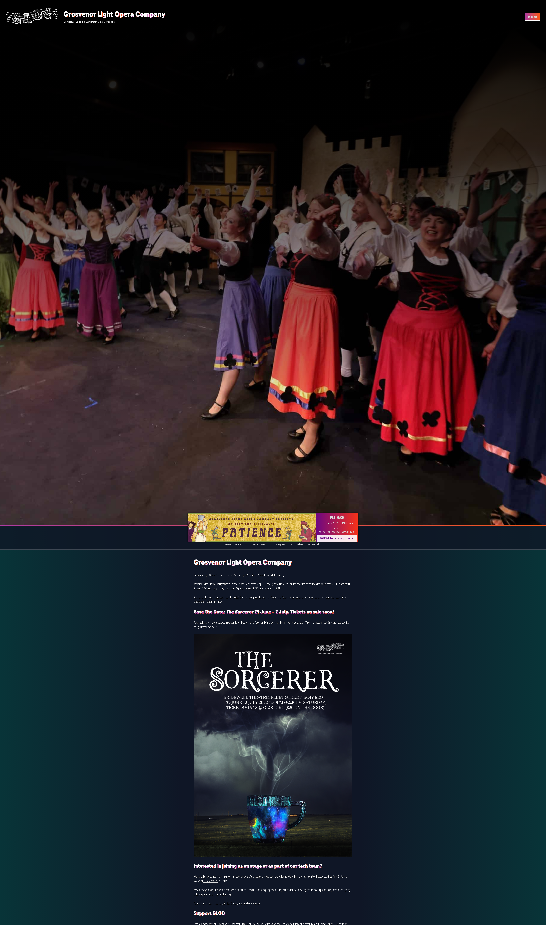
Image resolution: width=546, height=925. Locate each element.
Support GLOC (284, 545)
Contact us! (312, 545)
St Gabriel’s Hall (210, 881)
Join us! (532, 16)
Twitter (274, 597)
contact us (256, 903)
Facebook (286, 597)
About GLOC (241, 545)
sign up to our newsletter (306, 597)
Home (228, 545)
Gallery (299, 545)
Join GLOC (267, 545)
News (255, 545)
